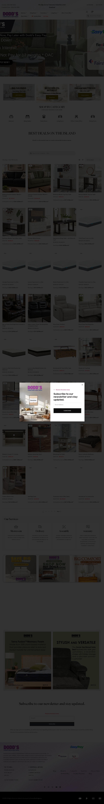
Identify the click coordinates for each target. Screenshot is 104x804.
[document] (52, 402)
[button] (82, 384)
